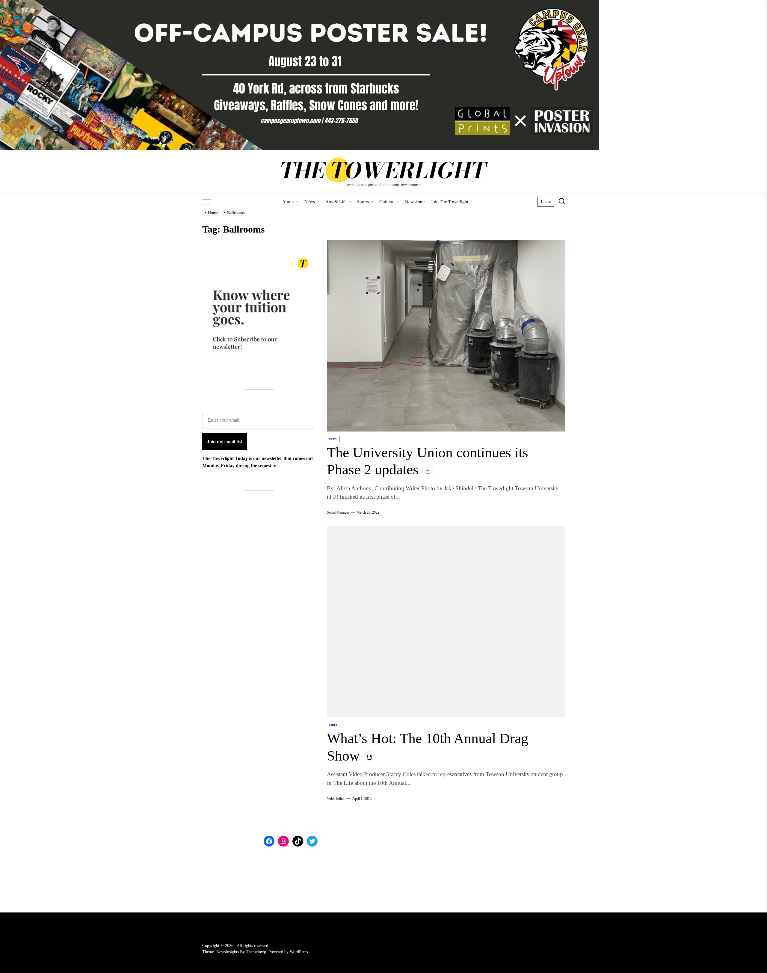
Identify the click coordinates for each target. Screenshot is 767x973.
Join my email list (224, 441)
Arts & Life (336, 201)
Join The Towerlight (449, 201)
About (288, 201)
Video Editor (336, 798)
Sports (363, 201)
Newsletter (415, 201)
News (309, 201)
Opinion (387, 201)
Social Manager (338, 512)
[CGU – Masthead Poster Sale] (299, 3)
